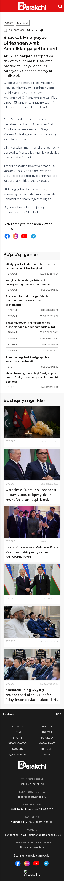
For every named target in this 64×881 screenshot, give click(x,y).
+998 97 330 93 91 (32, 784)
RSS (58, 714)
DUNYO (17, 732)
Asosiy (9, 22)
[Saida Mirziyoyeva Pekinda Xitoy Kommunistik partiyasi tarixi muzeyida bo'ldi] (32, 522)
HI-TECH (46, 749)
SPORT (17, 737)
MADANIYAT (47, 743)
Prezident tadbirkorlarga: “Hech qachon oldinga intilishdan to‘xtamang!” (27, 300)
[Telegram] (33, 236)
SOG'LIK (17, 749)
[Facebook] (7, 236)
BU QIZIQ (46, 737)
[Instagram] (15, 236)
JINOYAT (46, 732)
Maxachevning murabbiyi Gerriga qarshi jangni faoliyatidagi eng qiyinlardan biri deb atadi (32, 377)
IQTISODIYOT (17, 754)
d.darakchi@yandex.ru (32, 796)
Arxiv (46, 754)
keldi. (43, 107)
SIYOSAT (22, 22)
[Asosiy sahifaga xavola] (32, 6)
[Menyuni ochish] (4, 6)
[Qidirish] (60, 5)
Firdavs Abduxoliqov (32, 847)
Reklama (8, 714)
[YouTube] (24, 236)
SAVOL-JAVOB (17, 743)
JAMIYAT (46, 726)
